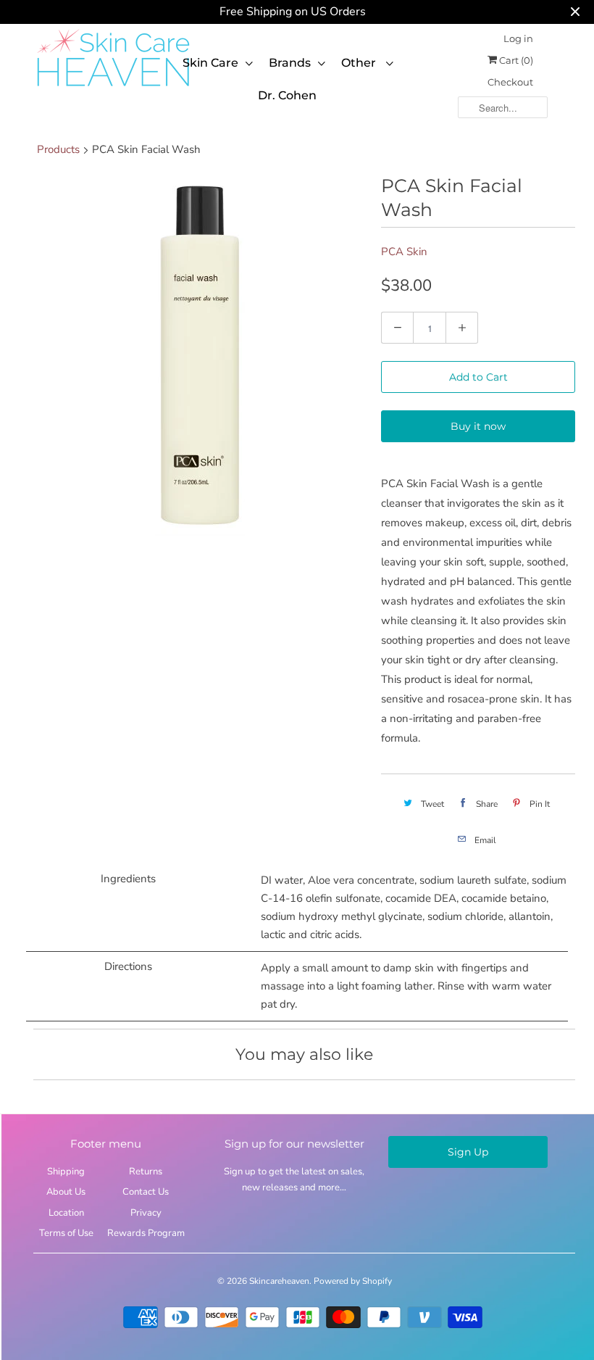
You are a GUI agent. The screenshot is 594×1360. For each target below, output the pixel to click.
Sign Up (468, 1151)
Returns (145, 1171)
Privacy (146, 1212)
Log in (518, 38)
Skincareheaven (279, 1281)
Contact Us (145, 1191)
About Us (65, 1191)
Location (66, 1212)
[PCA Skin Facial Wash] (200, 355)
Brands (290, 63)
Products (58, 149)
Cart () (515, 60)
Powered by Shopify (353, 1281)
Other (360, 63)
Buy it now (478, 426)
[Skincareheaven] (113, 87)
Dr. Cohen (287, 95)
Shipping (66, 1171)
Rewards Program (146, 1233)
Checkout (510, 82)
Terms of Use (66, 1233)
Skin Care (210, 63)
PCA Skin (404, 251)
